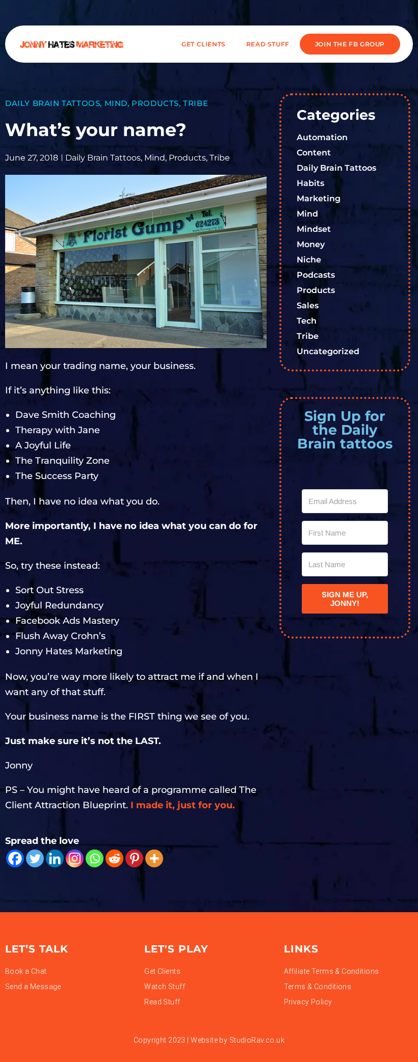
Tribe (195, 103)
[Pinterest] (134, 858)
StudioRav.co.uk (256, 1040)
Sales (308, 305)
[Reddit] (114, 858)
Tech (307, 321)
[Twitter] (35, 858)
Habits (310, 183)
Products (155, 103)
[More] (154, 858)
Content (314, 152)
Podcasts (316, 275)
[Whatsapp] (94, 858)
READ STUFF (268, 44)
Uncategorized (328, 351)
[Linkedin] (55, 858)
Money (311, 244)
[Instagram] (75, 858)
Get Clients (203, 44)
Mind (115, 103)
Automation (322, 137)
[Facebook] (15, 858)
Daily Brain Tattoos (52, 103)
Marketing (319, 198)
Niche (309, 259)
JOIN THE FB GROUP (350, 44)
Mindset (314, 229)
